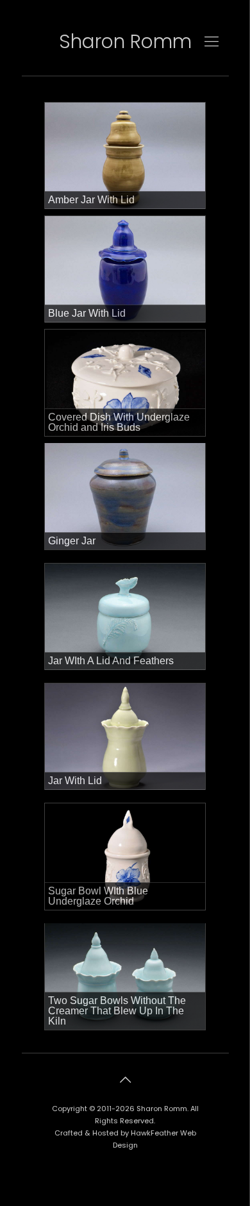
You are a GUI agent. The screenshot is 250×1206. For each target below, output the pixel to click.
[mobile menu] (211, 42)
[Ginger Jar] (125, 496)
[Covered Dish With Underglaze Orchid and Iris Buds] (125, 383)
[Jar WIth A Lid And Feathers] (125, 617)
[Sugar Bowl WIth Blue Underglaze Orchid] (125, 856)
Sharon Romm (125, 41)
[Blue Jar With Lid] (125, 269)
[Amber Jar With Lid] (125, 156)
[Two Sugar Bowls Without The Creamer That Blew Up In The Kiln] (125, 976)
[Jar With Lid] (125, 737)
